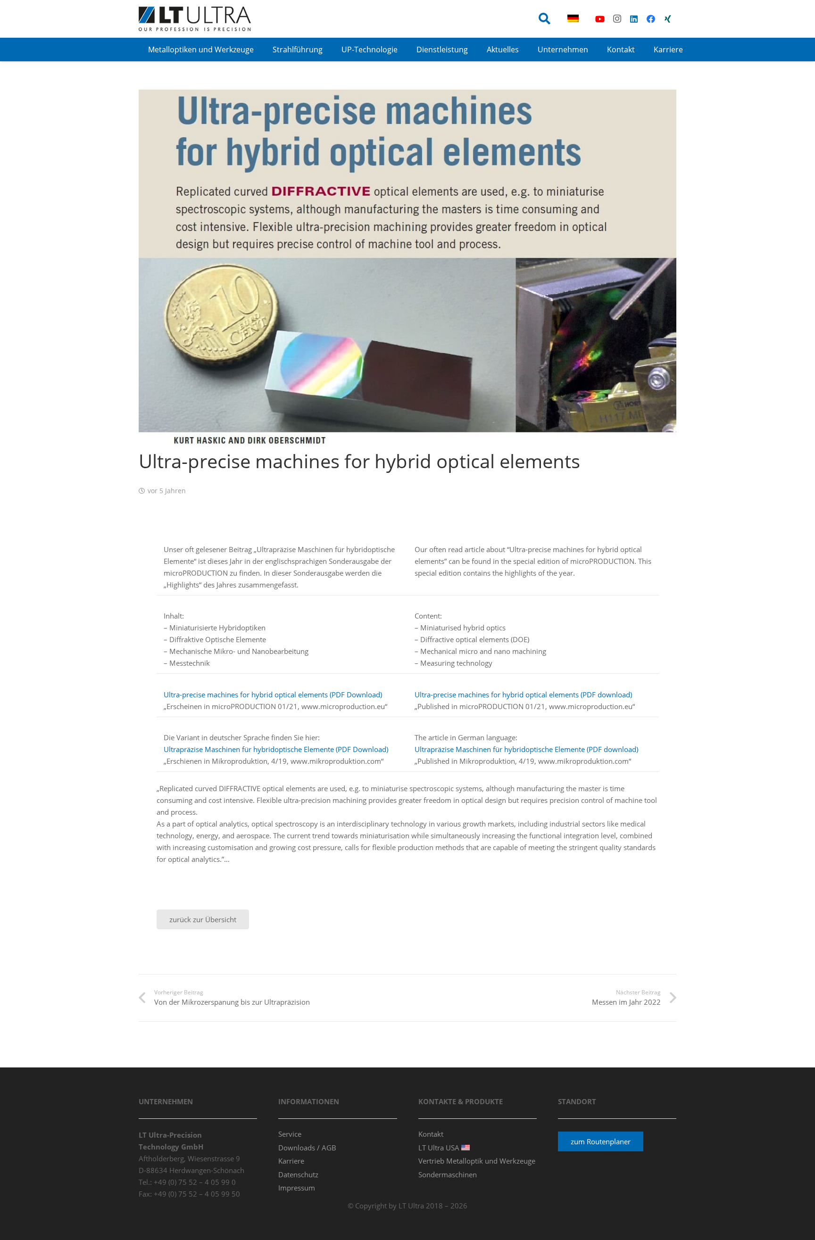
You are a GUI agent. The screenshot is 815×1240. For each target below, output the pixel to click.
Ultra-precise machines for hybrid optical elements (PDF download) (523, 694)
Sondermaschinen (447, 1174)
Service (289, 1134)
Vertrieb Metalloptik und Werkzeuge (476, 1161)
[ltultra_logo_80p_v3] (195, 19)
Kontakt (430, 1134)
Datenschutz (298, 1174)
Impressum (296, 1187)
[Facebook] (650, 18)
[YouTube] (599, 18)
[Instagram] (616, 18)
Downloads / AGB (307, 1147)
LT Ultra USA (439, 1147)
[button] (544, 19)
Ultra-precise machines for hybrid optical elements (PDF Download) (273, 694)
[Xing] (667, 18)
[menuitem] (574, 19)
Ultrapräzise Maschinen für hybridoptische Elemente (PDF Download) (276, 749)
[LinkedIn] (633, 18)
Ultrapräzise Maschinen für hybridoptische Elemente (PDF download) (526, 749)
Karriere (291, 1161)
